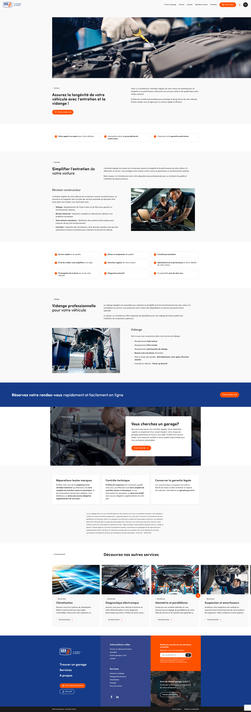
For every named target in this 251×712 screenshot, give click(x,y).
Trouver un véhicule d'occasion (121, 649)
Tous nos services (116, 686)
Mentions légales (176, 709)
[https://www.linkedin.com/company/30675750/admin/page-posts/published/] (117, 697)
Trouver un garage (170, 4)
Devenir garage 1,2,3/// (118, 655)
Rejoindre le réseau (201, 4)
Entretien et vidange (117, 673)
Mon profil (68, 691)
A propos (189, 4)
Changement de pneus (118, 676)
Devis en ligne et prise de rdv (74, 685)
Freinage (113, 683)
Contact (112, 658)
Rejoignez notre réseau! (170, 694)
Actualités (213, 4)
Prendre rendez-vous (64, 112)
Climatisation (114, 680)
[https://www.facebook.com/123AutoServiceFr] (111, 697)
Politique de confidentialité (191, 709)
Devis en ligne (229, 4)
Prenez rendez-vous (229, 394)
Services (181, 4)
